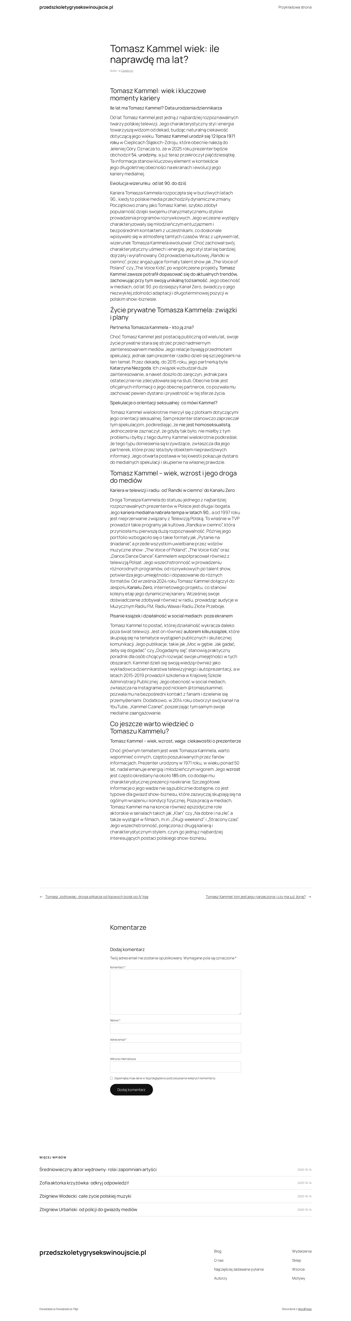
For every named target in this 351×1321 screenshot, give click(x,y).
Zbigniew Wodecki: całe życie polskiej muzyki (85, 1196)
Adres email (118, 1039)
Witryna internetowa (123, 1059)
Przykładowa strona (295, 7)
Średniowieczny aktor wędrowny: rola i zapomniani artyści (97, 1169)
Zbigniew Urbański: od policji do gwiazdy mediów (88, 1209)
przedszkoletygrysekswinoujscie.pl (76, 7)
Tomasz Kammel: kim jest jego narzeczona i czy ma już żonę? (256, 896)
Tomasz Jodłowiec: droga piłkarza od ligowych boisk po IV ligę (96, 896)
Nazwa (115, 1020)
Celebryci (127, 71)
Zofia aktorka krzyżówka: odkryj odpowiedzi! (84, 1182)
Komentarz (118, 967)
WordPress (305, 1309)
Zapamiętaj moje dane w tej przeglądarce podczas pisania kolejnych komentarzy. (165, 1078)
